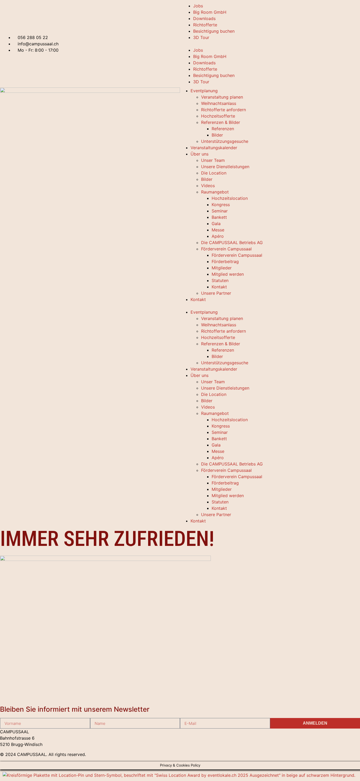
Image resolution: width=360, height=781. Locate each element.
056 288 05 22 (105, 731)
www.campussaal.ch (110, 744)
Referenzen (223, 128)
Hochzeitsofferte (218, 116)
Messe (218, 229)
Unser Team (213, 160)
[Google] (283, 739)
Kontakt (219, 286)
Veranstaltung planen (222, 97)
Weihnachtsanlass (218, 103)
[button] (270, 44)
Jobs (198, 5)
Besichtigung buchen (214, 31)
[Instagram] (278, 739)
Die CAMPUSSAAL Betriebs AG (232, 242)
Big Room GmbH (209, 12)
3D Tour (201, 37)
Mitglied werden (228, 274)
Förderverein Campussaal (226, 248)
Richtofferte (205, 24)
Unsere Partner (216, 293)
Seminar (220, 211)
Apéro (218, 236)
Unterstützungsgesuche (224, 141)
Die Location (213, 173)
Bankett (219, 217)
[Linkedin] (272, 739)
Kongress (221, 204)
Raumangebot (215, 192)
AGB (184, 738)
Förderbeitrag (225, 261)
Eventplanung (204, 90)
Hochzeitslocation (230, 198)
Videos (208, 185)
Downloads (204, 18)
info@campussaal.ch (110, 738)
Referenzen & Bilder (220, 122)
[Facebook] (289, 739)
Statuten (220, 280)
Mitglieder (222, 267)
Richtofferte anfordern (223, 109)
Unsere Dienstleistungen (225, 166)
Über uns (199, 154)
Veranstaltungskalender (214, 147)
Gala (216, 223)
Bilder (217, 135)
